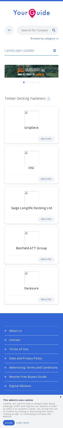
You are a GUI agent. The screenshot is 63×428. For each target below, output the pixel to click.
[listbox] (9, 30)
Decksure (31, 288)
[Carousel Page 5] (36, 82)
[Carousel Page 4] (33, 82)
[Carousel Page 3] (30, 82)
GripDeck (31, 128)
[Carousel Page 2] (27, 82)
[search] (54, 30)
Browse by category (43, 38)
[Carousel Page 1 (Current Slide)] (24, 82)
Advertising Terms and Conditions (33, 367)
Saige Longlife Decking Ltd (31, 208)
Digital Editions (20, 386)
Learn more (22, 422)
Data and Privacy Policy (25, 358)
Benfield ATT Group (31, 248)
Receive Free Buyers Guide (27, 376)
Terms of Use (18, 349)
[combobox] (37, 30)
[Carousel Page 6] (39, 82)
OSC (31, 168)
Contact (14, 340)
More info (46, 138)
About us (15, 330)
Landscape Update (19, 50)
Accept (9, 422)
